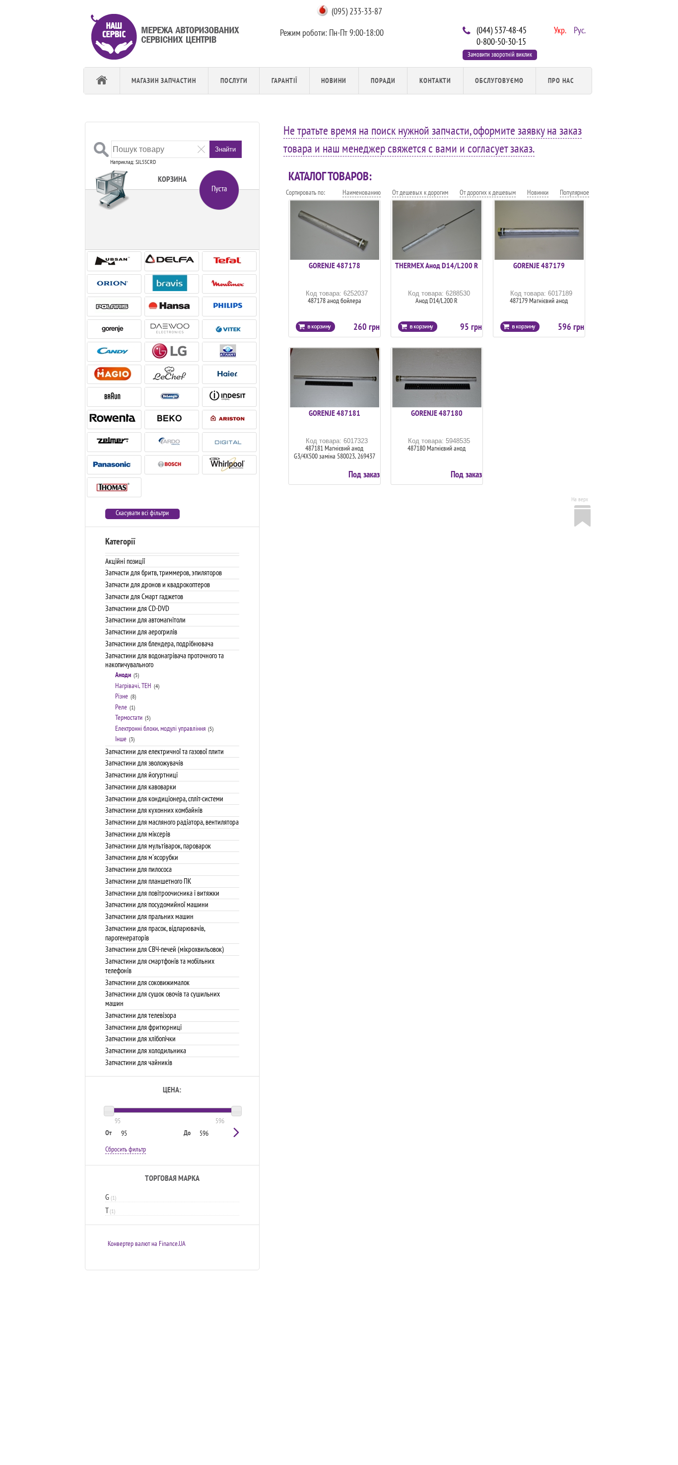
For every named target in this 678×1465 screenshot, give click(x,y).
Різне (121, 696)
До (187, 1132)
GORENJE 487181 (334, 413)
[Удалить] (201, 149)
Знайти (225, 149)
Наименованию (361, 192)
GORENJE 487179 (539, 265)
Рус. (579, 29)
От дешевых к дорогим (420, 192)
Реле (121, 706)
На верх (579, 499)
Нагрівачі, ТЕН (133, 685)
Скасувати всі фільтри (142, 513)
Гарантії (284, 80)
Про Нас (561, 80)
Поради (383, 80)
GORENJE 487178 (334, 265)
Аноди (123, 674)
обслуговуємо (499, 80)
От (108, 1132)
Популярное (574, 192)
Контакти (435, 80)
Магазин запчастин (164, 80)
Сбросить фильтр (125, 1149)
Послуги (234, 80)
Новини (333, 80)
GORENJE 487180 (437, 413)
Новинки (537, 192)
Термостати (128, 717)
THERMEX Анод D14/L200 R (436, 265)
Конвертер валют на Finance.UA (147, 1243)
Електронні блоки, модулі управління (160, 728)
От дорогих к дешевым (488, 192)
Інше (121, 738)
